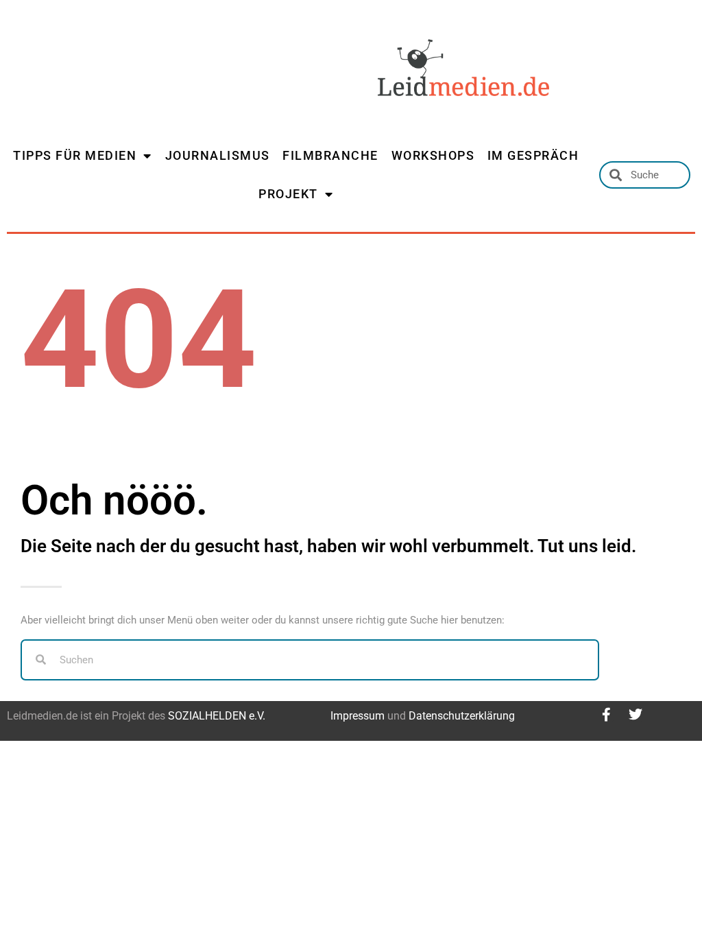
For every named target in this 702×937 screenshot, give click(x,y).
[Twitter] (635, 715)
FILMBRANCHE (330, 155)
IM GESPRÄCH (533, 155)
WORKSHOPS (433, 155)
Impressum (357, 715)
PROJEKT (288, 194)
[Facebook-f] (607, 715)
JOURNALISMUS (217, 155)
